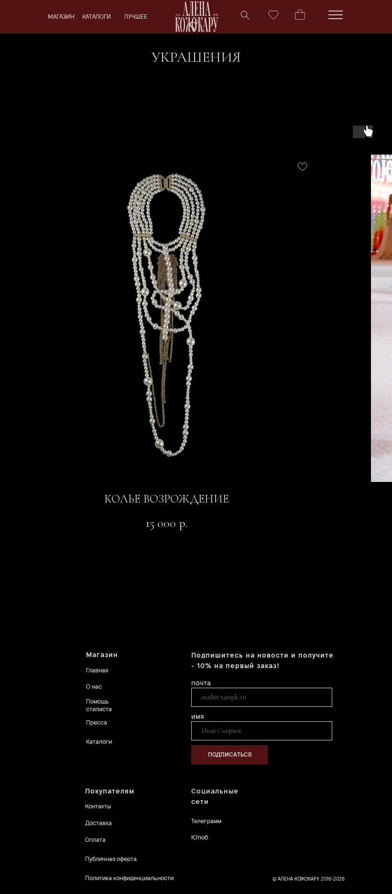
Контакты (98, 806)
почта (201, 682)
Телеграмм (206, 821)
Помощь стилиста (99, 705)
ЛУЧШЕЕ (135, 16)
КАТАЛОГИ (96, 16)
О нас (94, 686)
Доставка (98, 823)
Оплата (95, 840)
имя (197, 716)
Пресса (96, 722)
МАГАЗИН (61, 16)
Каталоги (99, 742)
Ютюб (199, 837)
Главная (97, 670)
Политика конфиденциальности (129, 878)
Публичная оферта (111, 859)
